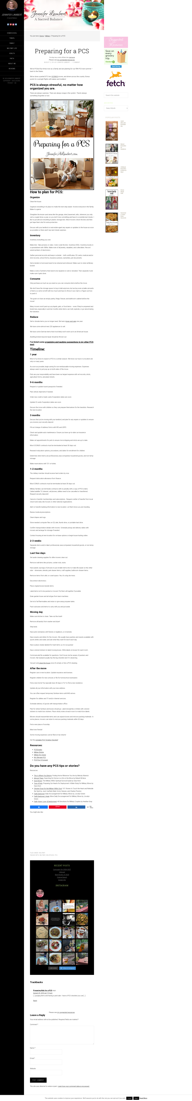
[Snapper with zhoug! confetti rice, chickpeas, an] (55, 906)
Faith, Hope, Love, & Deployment (45, 801)
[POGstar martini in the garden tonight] (82, 906)
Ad (15, 83)
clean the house (44, 663)
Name (32, 1048)
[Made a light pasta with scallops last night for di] (55, 959)
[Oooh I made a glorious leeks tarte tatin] (55, 932)
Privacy (11, 83)
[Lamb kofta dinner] (68, 932)
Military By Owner (40, 755)
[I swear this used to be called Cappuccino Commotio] (82, 932)
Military (42, 853)
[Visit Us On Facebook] (8, 25)
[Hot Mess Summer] (68, 906)
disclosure (72, 57)
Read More (143, 1098)
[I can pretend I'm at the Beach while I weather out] (82, 945)
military (43, 855)
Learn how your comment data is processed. (74, 1086)
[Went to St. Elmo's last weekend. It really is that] (42, 919)
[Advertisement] (62, 832)
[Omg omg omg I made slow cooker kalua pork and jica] (42, 959)
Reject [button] (136, 1098)
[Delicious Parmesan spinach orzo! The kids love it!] (42, 932)
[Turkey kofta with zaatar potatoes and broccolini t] (68, 945)
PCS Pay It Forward (41, 760)
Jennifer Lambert (12, 14)
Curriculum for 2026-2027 (62, 869)
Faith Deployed (39, 794)
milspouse (50, 855)
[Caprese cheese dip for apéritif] (42, 945)
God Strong (38, 781)
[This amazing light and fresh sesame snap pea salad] (82, 919)
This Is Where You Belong (43, 776)
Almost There (38, 778)
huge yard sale (71, 321)
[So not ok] (55, 919)
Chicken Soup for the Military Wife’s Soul (48, 789)
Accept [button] (129, 1098)
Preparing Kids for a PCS (42, 990)
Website (33, 1068)
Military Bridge (39, 752)
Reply (35, 1001)
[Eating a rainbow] (55, 945)
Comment (34, 1024)
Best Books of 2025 (62, 875)
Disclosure (16, 81)
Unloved (62, 872)
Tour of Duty (38, 783)
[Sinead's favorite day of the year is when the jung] (82, 959)
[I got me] (68, 919)
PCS (56, 855)
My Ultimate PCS (40, 757)
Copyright (7, 81)
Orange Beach (62, 877)
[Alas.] (42, 906)
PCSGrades (38, 750)
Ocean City (62, 880)
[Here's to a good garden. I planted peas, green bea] (68, 959)
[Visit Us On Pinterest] (10, 25)
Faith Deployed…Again (41, 796)
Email (32, 1058)
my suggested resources (66, 60)
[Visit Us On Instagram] (13, 25)
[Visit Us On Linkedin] (16, 25)
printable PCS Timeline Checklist (47, 740)
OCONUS (55, 76)
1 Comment (76, 62)
